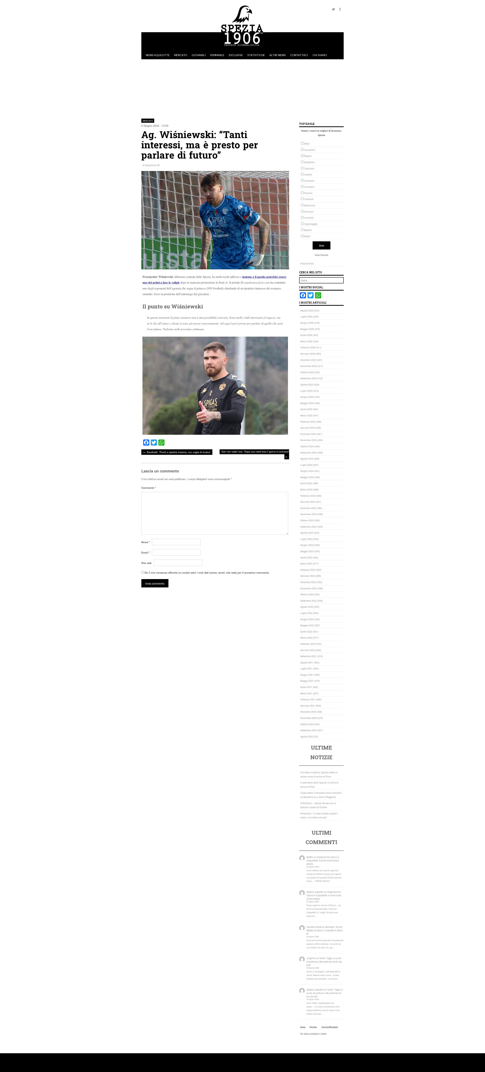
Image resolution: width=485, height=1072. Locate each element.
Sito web (146, 563)
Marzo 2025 (306, 415)
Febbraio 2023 (307, 569)
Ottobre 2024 (307, 446)
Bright (307, 236)
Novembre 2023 (308, 514)
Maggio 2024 (307, 477)
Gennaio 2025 (307, 427)
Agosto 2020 (306, 736)
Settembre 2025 (308, 378)
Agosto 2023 (306, 532)
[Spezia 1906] (242, 49)
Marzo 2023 (306, 563)
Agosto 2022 (306, 606)
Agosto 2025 (306, 384)
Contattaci (299, 55)
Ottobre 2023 (307, 520)
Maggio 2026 (307, 329)
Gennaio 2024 (307, 501)
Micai (307, 143)
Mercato (180, 55)
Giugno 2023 (307, 545)
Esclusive (236, 55)
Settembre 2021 (308, 656)
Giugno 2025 (307, 396)
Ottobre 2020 (307, 724)
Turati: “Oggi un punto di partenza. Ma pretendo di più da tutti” (324, 961)
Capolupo (309, 168)
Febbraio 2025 (307, 421)
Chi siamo (320, 55)
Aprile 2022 (306, 631)
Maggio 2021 (307, 680)
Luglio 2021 (306, 668)
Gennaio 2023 (307, 575)
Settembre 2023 (308, 526)
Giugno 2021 (307, 674)
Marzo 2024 (306, 489)
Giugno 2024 (307, 470)
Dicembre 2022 (308, 582)
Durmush (309, 211)
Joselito (308, 174)
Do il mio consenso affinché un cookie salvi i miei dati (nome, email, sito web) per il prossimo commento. (207, 572)
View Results (321, 254)
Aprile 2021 (306, 687)
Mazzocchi (309, 205)
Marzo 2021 (306, 693)
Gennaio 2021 (307, 705)
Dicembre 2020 (308, 711)
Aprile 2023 (306, 557)
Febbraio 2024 (307, 495)
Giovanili (199, 55)
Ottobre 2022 (307, 594)
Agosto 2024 (306, 458)
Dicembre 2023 (308, 508)
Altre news (277, 55)
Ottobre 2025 (307, 372)
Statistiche (256, 55)
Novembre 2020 (308, 717)
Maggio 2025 (307, 403)
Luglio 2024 (306, 464)
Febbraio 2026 (307, 347)
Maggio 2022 (307, 625)
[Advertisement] (242, 87)
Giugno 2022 (307, 619)
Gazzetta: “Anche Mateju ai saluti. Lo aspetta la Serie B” (325, 930)
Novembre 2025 (308, 365)
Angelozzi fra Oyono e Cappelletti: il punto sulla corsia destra (323, 860)
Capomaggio (311, 223)
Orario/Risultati (330, 1027)
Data (302, 1027)
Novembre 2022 (308, 588)
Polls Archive (307, 263)
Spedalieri (309, 162)
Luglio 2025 (306, 390)
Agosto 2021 (306, 662)
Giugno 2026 (307, 322)
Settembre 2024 (308, 452)
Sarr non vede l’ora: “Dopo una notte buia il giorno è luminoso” (255, 454)
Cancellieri (309, 149)
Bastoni (308, 229)
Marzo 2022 (306, 637)
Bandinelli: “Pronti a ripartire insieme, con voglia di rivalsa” (176, 452)
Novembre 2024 (308, 440)
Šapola (307, 155)
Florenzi (308, 193)
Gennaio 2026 (307, 353)
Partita (313, 1027)
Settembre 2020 (308, 730)
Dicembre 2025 (308, 359)
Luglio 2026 (306, 316)
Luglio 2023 (306, 538)
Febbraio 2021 (307, 699)
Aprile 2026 (306, 335)
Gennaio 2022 (307, 650)
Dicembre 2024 (308, 434)
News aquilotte (158, 55)
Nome (145, 542)
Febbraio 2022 (307, 643)
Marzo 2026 (306, 341)
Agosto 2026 (306, 310)
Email (145, 552)
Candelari (309, 180)
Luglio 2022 (306, 613)
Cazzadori (309, 186)
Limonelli (309, 217)
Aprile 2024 (306, 483)
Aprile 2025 (306, 409)
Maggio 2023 (307, 551)
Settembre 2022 (308, 600)
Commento (148, 487)
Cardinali (309, 199)
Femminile (217, 55)
